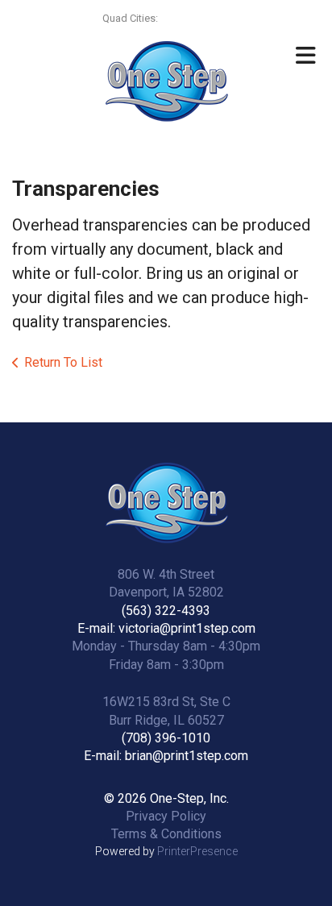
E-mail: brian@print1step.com (166, 755)
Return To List (63, 362)
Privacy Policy (166, 816)
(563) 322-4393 (166, 610)
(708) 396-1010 (166, 738)
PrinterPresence (197, 851)
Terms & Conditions (166, 834)
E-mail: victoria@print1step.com (166, 628)
